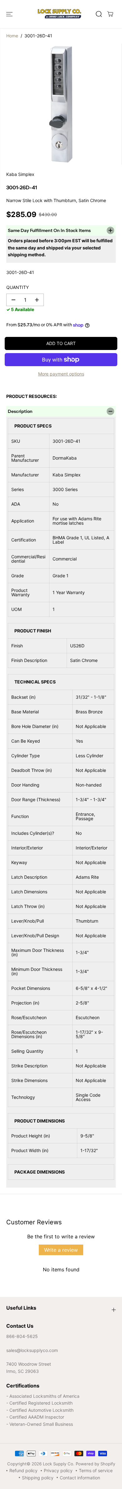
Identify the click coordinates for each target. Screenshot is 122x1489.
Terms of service (96, 1470)
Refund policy (23, 1470)
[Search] (98, 14)
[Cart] (110, 14)
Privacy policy (58, 1470)
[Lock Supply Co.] (59, 14)
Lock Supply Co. (58, 1463)
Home (12, 35)
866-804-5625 (22, 1336)
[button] (10, 14)
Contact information (80, 1477)
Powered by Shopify (95, 1463)
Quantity (17, 287)
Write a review (61, 1250)
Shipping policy (37, 1477)
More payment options (61, 373)
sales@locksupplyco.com (32, 1350)
